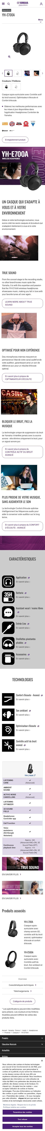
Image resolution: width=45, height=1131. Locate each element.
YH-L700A (29, 775)
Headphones (33, 1030)
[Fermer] (42, 1060)
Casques (16, 1032)
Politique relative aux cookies (14, 1107)
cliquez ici (22, 1098)
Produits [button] (5, 1038)
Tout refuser (22, 1119)
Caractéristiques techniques (21, 985)
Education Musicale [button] (9, 1044)
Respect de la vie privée (26, 1104)
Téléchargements (21, 991)
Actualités (6, 1050)
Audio (24, 1030)
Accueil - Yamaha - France (11, 1030)
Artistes (5, 1056)
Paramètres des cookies (22, 1112)
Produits (7, 1032)
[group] (8, 73)
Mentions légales (9, 1104)
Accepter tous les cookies (22, 1126)
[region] (22, 1094)
